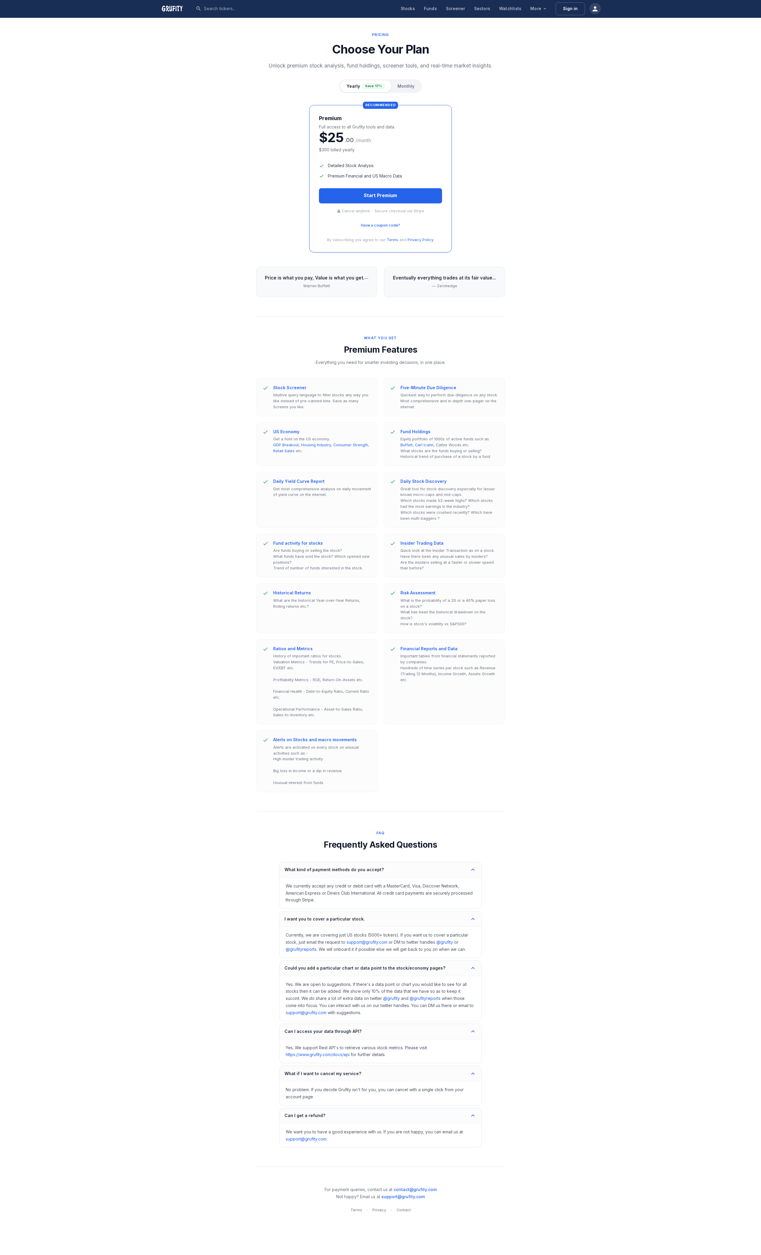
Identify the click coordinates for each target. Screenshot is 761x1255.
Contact (404, 1210)
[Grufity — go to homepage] (177, 9)
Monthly (405, 86)
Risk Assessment (417, 592)
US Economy (286, 431)
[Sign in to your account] (595, 8)
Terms (392, 240)
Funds (430, 8)
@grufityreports (301, 949)
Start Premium (380, 195)
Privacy (379, 1210)
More (535, 8)
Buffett (406, 445)
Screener (455, 8)
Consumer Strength (350, 445)
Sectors (482, 8)
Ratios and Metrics (293, 648)
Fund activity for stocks (298, 543)
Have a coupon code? (380, 225)
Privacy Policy (420, 240)
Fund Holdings (415, 431)
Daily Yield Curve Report (299, 481)
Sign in (570, 8)
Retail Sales (284, 451)
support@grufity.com (367, 942)
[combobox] (248, 8)
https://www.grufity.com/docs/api (318, 1054)
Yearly (364, 86)
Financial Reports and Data (428, 648)
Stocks (408, 8)
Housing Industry (316, 445)
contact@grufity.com (415, 1189)
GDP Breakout (286, 445)
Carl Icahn (424, 445)
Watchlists (510, 8)
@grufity (444, 942)
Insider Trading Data (422, 543)
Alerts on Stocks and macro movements (315, 739)
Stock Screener (289, 387)
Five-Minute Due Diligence (428, 387)
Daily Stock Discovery (423, 481)
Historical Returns (292, 592)
